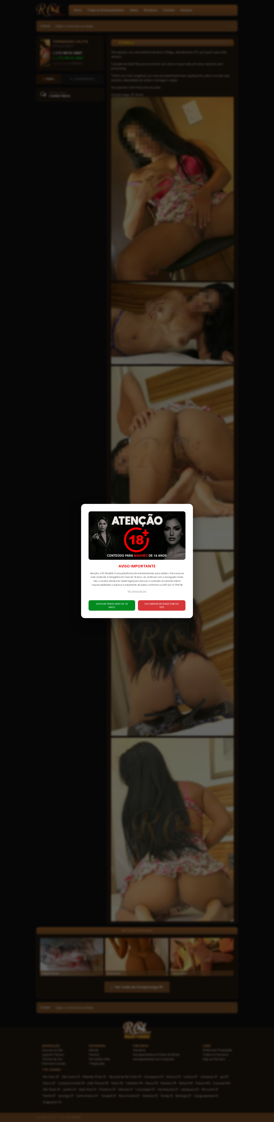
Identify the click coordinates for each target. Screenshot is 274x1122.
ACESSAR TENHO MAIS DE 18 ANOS (111, 605)
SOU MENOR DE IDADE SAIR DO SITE (161, 605)
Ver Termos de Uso (137, 591)
